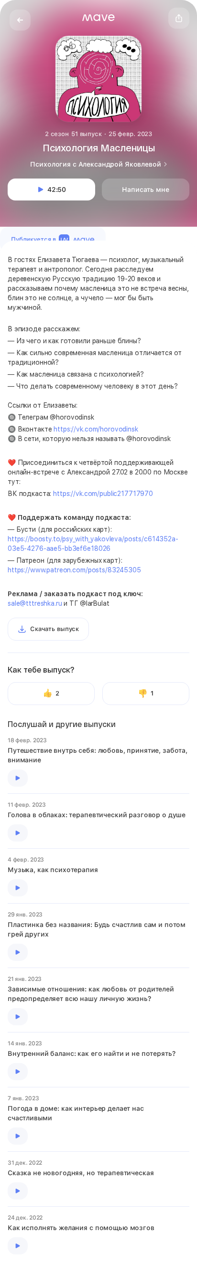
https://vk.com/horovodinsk (96, 429)
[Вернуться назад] (20, 20)
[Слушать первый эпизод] (18, 778)
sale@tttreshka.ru (35, 603)
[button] (98, 17)
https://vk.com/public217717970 (103, 493)
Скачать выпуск (54, 628)
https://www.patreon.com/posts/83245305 (74, 570)
